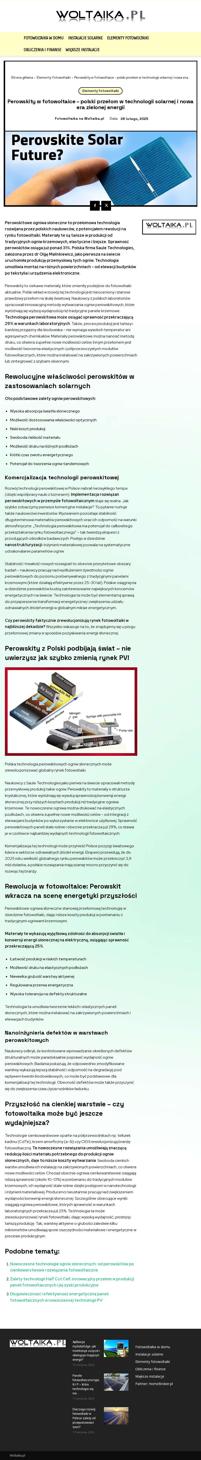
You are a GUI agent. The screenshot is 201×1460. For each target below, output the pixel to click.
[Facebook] (95, 206)
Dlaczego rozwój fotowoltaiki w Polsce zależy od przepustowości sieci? (84, 1418)
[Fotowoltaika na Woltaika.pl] (100, 16)
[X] (106, 206)
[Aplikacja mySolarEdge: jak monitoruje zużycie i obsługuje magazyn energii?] (116, 1348)
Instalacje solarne (85, 38)
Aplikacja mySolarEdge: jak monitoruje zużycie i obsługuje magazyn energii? (86, 1350)
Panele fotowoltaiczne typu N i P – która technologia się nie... (86, 1384)
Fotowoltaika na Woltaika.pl (79, 119)
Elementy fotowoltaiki (128, 38)
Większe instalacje (83, 49)
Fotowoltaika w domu (44, 38)
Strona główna (22, 77)
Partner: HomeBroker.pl (154, 1383)
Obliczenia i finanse (42, 49)
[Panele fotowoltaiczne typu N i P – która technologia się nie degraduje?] (116, 1382)
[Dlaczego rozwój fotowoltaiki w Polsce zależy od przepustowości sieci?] (116, 1415)
